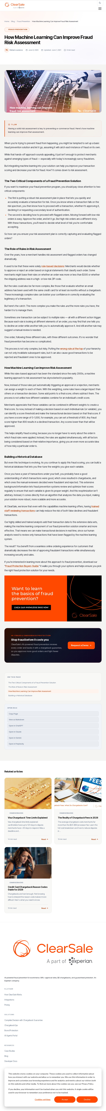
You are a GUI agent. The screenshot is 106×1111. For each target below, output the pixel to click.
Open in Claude (15, 732)
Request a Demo (79, 645)
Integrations (9, 1000)
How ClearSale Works (13, 995)
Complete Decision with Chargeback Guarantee (23, 1020)
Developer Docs (10, 1061)
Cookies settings (43, 1099)
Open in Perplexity (16, 744)
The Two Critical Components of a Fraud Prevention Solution (32, 682)
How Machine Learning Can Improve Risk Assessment (29, 691)
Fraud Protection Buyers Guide (21, 566)
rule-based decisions (52, 266)
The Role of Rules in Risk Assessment (22, 687)
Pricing (7, 1005)
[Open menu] (100, 8)
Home (6, 21)
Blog (13, 21)
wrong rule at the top (71, 348)
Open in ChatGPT (16, 726)
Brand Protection (11, 1030)
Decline (87, 1099)
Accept (65, 1099)
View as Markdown (16, 720)
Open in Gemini (15, 738)
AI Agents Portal (10, 1035)
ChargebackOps (11, 1025)
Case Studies (9, 1051)
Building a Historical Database (20, 695)
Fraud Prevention (23, 21)
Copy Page (13, 714)
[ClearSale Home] (15, 5)
